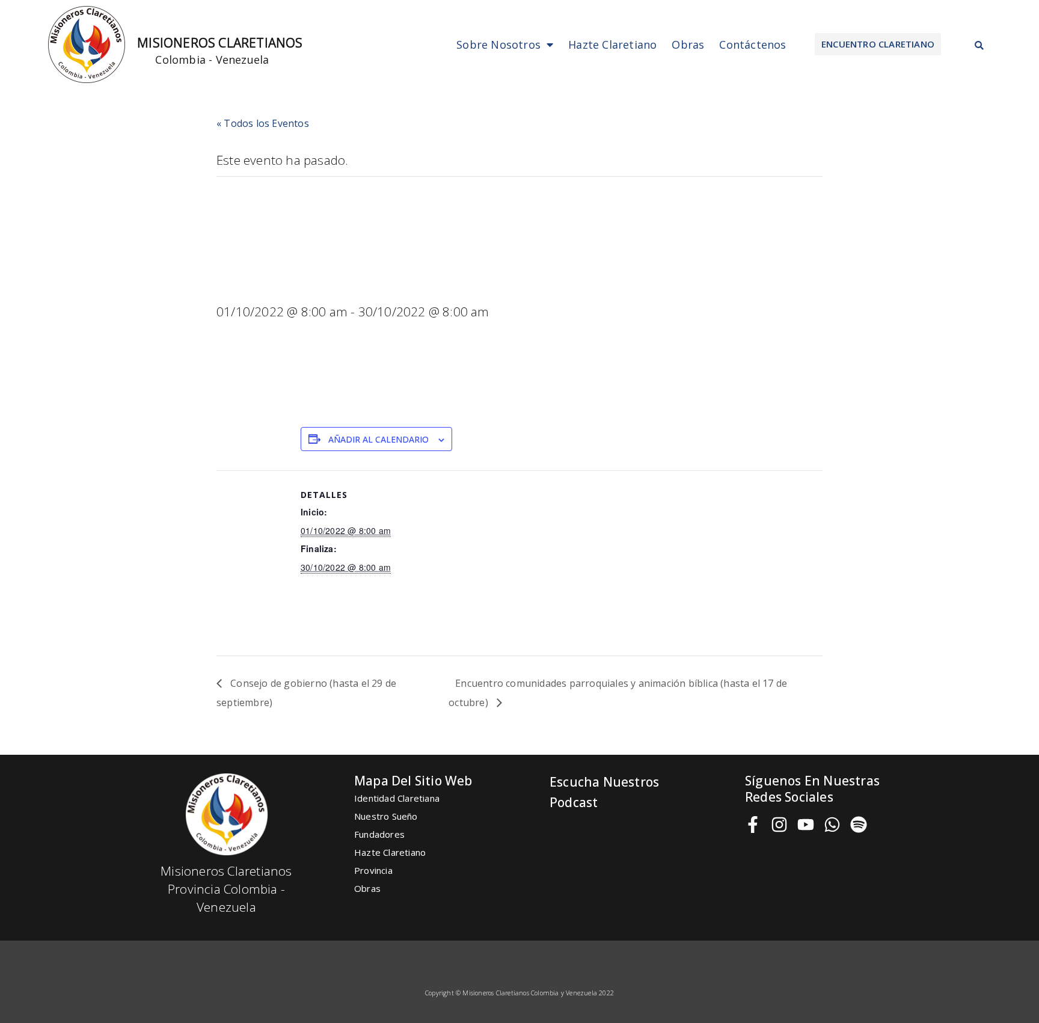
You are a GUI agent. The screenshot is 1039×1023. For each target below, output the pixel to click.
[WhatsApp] (832, 824)
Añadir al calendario (378, 439)
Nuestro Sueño (386, 816)
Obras (688, 44)
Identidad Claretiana (397, 798)
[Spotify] (858, 824)
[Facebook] (753, 824)
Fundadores (379, 834)
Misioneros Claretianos (219, 42)
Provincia (373, 870)
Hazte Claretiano (612, 44)
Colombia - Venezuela (212, 59)
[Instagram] (779, 824)
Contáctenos (752, 44)
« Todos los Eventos (262, 123)
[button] (878, 44)
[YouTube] (805, 824)
